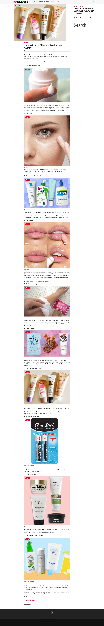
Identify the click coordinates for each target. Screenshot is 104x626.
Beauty (35, 1)
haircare (32, 592)
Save (18, 5)
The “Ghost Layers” (78, 13)
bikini (45, 54)
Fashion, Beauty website (45, 622)
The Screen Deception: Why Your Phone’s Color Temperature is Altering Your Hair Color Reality (84, 11)
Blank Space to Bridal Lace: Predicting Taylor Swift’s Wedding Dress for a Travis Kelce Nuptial (84, 18)
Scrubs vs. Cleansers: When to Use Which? (39, 281)
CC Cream (40, 408)
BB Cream (33, 408)
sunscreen (38, 584)
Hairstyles (46, 1)
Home (31, 1)
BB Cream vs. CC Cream (46, 413)
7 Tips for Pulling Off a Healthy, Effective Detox (83, 8)
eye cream (41, 171)
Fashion (41, 1)
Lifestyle (53, 1)
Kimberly (27, 50)
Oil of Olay (37, 110)
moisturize (29, 105)
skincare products (44, 61)
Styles (58, 1)
